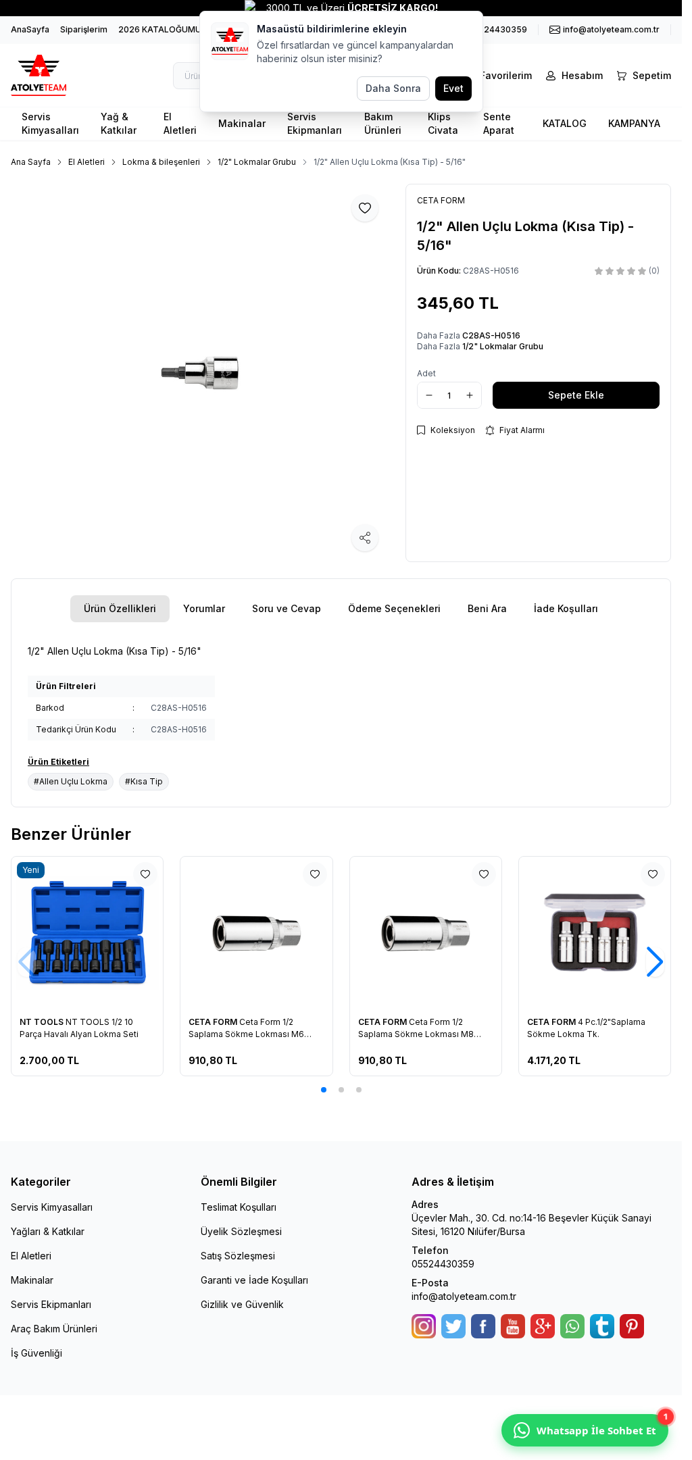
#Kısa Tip (144, 781)
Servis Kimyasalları (50, 123)
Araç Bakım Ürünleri (54, 1328)
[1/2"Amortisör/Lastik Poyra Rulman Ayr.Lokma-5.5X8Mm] (256, 932)
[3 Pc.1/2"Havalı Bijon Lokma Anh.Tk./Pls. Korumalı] (88, 932)
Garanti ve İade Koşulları (254, 1280)
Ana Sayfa (31, 162)
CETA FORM (45, 1022)
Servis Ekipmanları (314, 123)
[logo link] (58, 75)
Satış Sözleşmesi (238, 1255)
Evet (453, 88)
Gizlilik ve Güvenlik (242, 1304)
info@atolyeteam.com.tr (464, 1296)
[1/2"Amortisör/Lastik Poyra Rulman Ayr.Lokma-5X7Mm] (425, 932)
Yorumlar (204, 608)
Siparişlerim (83, 29)
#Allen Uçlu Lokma (70, 781)
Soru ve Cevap (286, 608)
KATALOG (565, 123)
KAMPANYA (634, 123)
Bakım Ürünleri (382, 123)
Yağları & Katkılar (47, 1231)
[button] (323, 1089)
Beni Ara (487, 608)
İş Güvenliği (36, 1353)
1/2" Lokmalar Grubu (257, 162)
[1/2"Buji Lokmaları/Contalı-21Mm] (594, 932)
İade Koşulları (566, 608)
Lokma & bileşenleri (161, 162)
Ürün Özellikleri (120, 608)
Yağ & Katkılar (119, 123)
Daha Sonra (393, 88)
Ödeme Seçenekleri (394, 608)
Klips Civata (443, 123)
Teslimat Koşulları (238, 1207)
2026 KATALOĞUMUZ (162, 29)
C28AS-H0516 (491, 335)
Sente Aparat (498, 123)
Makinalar (242, 123)
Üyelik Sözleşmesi (241, 1231)
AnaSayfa (30, 29)
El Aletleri (180, 123)
